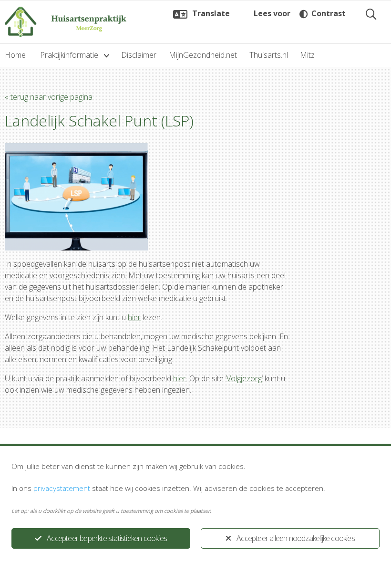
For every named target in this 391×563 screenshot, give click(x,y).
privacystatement (61, 488)
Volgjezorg (244, 378)
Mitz (307, 55)
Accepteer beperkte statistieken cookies (107, 538)
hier (134, 317)
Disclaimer (138, 55)
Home (15, 55)
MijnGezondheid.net (203, 55)
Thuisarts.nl (268, 55)
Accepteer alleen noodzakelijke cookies (296, 538)
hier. (180, 378)
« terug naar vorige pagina (49, 97)
